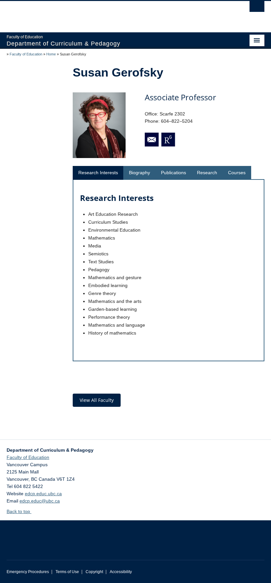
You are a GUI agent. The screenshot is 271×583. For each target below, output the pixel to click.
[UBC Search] (257, 8)
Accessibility (121, 571)
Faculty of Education (26, 54)
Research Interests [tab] (98, 172)
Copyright (94, 571)
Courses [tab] (237, 172)
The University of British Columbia (116, 13)
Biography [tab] (139, 172)
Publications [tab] (173, 172)
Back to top (19, 511)
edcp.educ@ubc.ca (39, 500)
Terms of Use (67, 571)
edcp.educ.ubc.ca (43, 493)
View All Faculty (97, 400)
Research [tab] (207, 172)
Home (51, 54)
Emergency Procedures (28, 571)
